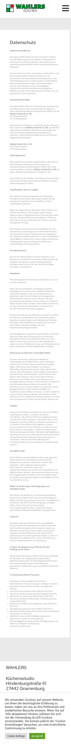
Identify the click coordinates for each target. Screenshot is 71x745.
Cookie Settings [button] (16, 736)
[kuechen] (25, 5)
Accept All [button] (37, 736)
